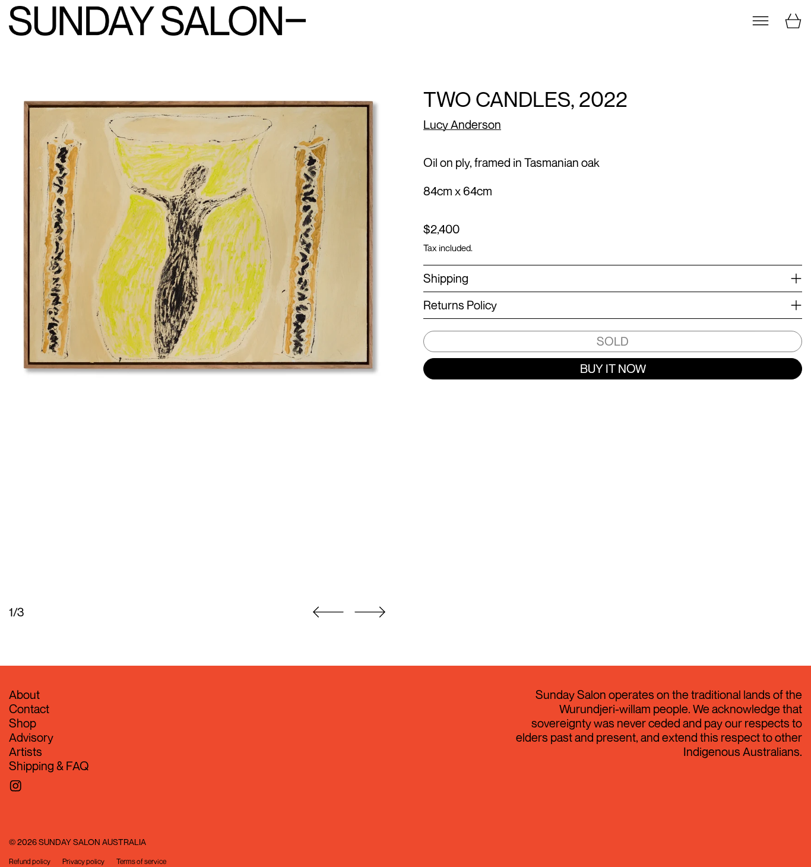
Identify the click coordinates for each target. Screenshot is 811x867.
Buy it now (613, 368)
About (24, 694)
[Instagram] (16, 786)
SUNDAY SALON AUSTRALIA (92, 842)
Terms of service (141, 861)
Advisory (31, 737)
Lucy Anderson (462, 124)
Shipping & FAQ (49, 765)
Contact (29, 708)
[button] (198, 338)
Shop (22, 723)
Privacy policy (83, 861)
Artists (25, 751)
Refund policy (29, 861)
